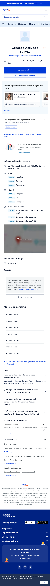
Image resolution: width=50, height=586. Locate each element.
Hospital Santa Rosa (12, 472)
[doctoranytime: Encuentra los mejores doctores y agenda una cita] (3, 24)
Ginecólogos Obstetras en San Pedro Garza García (23, 448)
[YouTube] (30, 567)
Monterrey (33, 24)
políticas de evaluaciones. (29, 290)
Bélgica (17, 555)
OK (44, 582)
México (23, 555)
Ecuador (37, 555)
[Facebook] (19, 567)
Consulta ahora (24, 153)
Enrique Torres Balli (11, 460)
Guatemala (23, 558)
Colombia (30, 555)
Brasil (29, 558)
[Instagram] (25, 567)
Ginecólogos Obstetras (17, 24)
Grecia (12, 555)
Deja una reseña (25, 297)
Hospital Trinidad (28, 472)
